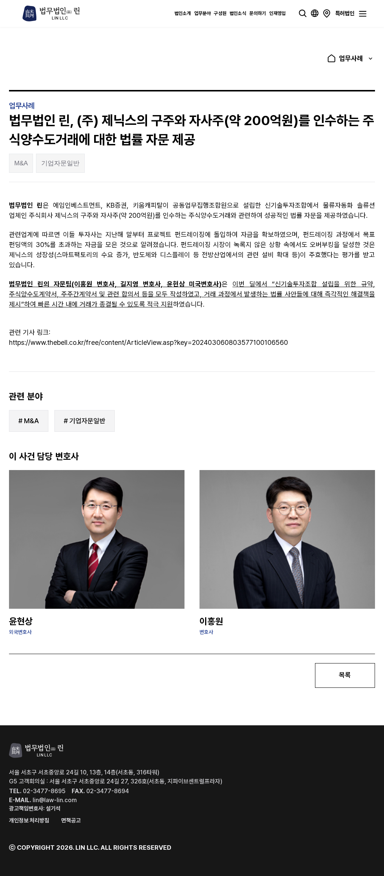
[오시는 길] (327, 13)
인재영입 (277, 13)
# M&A (28, 421)
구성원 (220, 13)
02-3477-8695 (37, 791)
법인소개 (182, 13)
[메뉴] (363, 14)
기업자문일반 (60, 163)
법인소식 (238, 13)
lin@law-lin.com (43, 800)
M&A (21, 163)
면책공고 (71, 820)
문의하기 (257, 13)
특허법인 (344, 13)
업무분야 (202, 13)
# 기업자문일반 (84, 421)
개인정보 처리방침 (29, 820)
